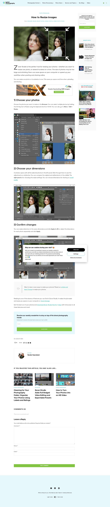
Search (60, 492)
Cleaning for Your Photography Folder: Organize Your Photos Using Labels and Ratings (22, 395)
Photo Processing (44, 13)
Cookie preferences (67, 492)
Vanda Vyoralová (33, 355)
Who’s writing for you (43, 492)
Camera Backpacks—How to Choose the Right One (90, 57)
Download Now (59, 91)
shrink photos (49, 21)
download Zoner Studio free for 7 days (49, 305)
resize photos (40, 21)
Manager (29, 21)
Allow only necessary (76, 257)
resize (34, 21)
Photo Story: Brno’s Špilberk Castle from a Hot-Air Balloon (90, 46)
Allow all (75, 249)
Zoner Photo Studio (59, 21)
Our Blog (37, 387)
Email (15, 451)
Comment (17, 426)
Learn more (28, 259)
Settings (76, 254)
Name (16, 445)
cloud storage (45, 301)
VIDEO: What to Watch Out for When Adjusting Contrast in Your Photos (85, 103)
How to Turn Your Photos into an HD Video (63, 393)
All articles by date (53, 492)
